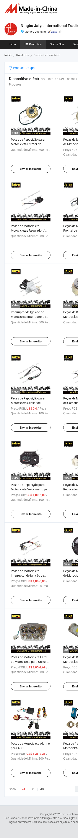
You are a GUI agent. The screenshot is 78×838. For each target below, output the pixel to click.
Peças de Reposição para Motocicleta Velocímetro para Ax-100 (30, 489)
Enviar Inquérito (31, 168)
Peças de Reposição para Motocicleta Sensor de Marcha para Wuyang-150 (28, 402)
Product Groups (23, 68)
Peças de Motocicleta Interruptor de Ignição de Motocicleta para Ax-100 (27, 575)
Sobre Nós (57, 44)
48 (42, 789)
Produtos (35, 44)
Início (12, 44)
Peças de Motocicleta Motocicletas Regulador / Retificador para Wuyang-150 (30, 230)
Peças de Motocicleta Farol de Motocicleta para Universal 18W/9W (30, 661)
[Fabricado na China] (31, 8)
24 (23, 789)
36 (32, 789)
